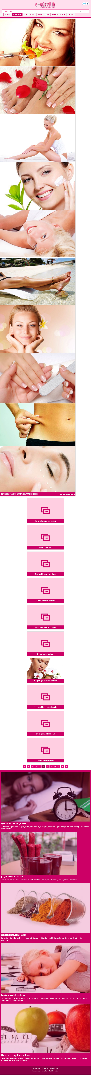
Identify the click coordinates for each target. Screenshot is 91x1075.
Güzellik (8, 14)
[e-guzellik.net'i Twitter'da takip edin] (84, 3)
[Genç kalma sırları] (37, 257)
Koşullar (44, 1071)
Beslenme (71, 14)
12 (59, 766)
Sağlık (62, 14)
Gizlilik (51, 1071)
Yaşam (47, 14)
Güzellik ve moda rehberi (45, 4)
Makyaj (32, 14)
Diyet (26, 14)
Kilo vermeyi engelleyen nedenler (65, 494)
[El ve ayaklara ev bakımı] (37, 113)
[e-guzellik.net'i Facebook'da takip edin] (87, 3)
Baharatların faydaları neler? (61, 494)
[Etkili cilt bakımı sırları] (37, 209)
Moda (40, 14)
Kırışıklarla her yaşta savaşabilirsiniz (19, 493)
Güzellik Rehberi (52, 1068)
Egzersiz (55, 14)
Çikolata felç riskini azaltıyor (69, 494)
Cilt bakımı (17, 14)
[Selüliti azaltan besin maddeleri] (37, 66)
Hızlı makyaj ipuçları (66, 494)
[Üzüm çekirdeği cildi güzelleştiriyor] (37, 352)
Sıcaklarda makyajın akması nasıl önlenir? (71, 494)
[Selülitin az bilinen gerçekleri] (37, 161)
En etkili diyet (74, 494)
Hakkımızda (36, 1071)
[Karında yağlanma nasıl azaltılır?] (37, 445)
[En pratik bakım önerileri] (37, 403)
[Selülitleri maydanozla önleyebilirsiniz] (37, 305)
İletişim (56, 1071)
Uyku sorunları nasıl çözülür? (60, 494)
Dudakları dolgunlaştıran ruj (72, 494)
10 (51, 766)
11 (55, 766)
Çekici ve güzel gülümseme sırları (68, 494)
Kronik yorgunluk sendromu (63, 494)
